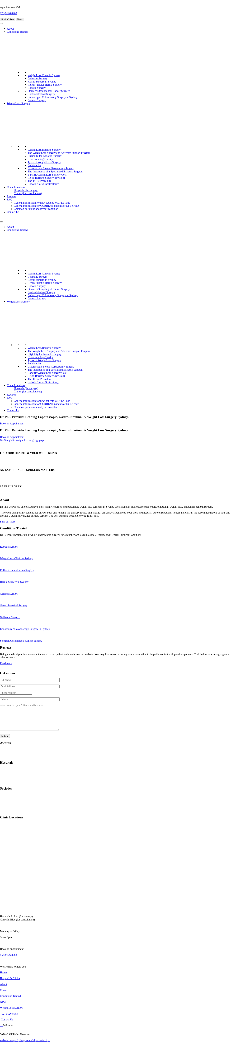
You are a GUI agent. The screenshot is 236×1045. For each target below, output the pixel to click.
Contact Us (13, 211)
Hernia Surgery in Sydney (42, 81)
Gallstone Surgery (37, 78)
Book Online (7, 19)
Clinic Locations (16, 187)
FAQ (9, 199)
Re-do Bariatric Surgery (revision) (46, 177)
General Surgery (37, 100)
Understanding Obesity (40, 159)
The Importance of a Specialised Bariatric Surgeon (55, 171)
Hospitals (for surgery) (26, 190)
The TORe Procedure (39, 180)
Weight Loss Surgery (18, 103)
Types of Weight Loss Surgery (44, 162)
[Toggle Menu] (1, 23)
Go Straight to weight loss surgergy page (22, 440)
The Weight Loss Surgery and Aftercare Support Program (59, 152)
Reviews (11, 196)
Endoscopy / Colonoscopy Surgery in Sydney (53, 97)
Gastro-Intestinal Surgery (41, 94)
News (20, 19)
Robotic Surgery (37, 87)
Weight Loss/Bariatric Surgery (44, 149)
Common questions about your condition (36, 208)
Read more (6, 663)
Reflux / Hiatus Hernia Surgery (45, 84)
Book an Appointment (12, 423)
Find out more (7, 521)
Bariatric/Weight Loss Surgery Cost (47, 174)
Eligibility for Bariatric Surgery (45, 155)
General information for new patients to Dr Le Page (42, 202)
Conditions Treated (17, 31)
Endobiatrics (34, 165)
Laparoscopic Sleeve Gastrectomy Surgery (51, 168)
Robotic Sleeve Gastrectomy (43, 183)
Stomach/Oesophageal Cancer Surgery (49, 90)
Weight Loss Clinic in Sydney (44, 75)
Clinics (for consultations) (28, 193)
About (10, 28)
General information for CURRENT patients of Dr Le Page (46, 205)
